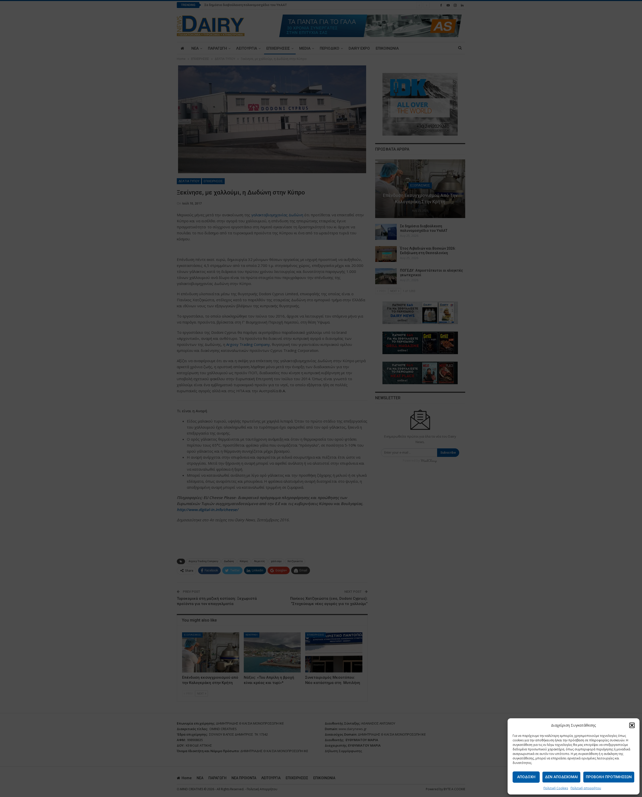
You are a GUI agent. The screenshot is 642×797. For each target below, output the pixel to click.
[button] (631, 725)
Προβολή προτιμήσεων (609, 777)
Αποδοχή (526, 777)
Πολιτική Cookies (555, 788)
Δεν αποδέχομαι (561, 777)
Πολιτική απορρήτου (586, 788)
